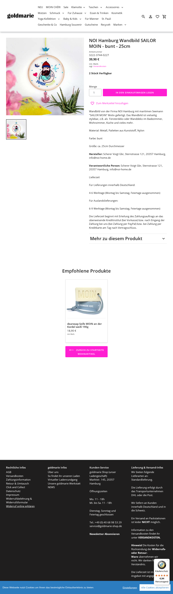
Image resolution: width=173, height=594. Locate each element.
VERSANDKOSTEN (149, 537)
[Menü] (168, 561)
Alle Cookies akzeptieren (155, 587)
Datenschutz (13, 491)
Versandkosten (99, 66)
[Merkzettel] (157, 16)
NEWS (51, 487)
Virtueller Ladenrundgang (62, 479)
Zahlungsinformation (18, 479)
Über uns (53, 472)
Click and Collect (15, 487)
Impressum (12, 494)
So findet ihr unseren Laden (64, 476)
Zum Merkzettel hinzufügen (112, 103)
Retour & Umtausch (17, 483)
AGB (8, 472)
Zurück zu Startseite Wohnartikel (90, 351)
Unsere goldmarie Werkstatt (64, 483)
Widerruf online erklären (20, 506)
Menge (93, 86)
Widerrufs (158, 549)
